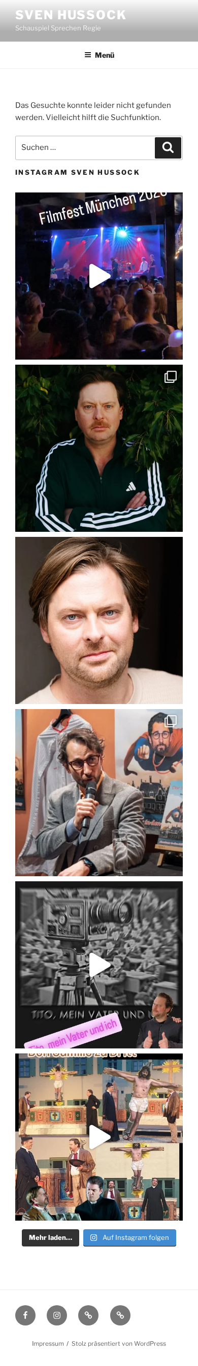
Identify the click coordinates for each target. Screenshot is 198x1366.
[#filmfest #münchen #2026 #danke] (99, 276)
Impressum (48, 1343)
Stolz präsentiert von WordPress (119, 1343)
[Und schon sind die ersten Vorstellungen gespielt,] (99, 792)
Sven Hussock (71, 15)
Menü (104, 55)
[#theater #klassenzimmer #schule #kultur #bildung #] (99, 964)
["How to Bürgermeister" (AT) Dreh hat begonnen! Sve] (99, 620)
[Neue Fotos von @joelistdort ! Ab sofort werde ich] (99, 448)
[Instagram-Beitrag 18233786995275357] (99, 1137)
